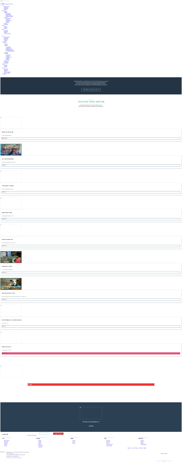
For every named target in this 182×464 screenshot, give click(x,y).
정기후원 (30, 384)
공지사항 (73, 440)
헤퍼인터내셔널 (6, 440)
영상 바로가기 (4, 218)
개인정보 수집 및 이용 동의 (32, 435)
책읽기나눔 (108, 440)
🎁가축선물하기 (4, 138)
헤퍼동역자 (108, 441)
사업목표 (39, 440)
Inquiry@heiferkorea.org (15, 456)
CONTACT (142, 440)
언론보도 (73, 441)
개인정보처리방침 (143, 444)
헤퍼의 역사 (6, 441)
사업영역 (39, 441)
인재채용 (141, 441)
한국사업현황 (40, 445)
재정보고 (5, 445)
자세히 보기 (4, 191)
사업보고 (5, 444)
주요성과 (39, 444)
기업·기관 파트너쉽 (109, 444)
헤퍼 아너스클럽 (109, 445)
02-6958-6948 (8, 456)
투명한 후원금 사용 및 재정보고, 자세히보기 (91, 89)
